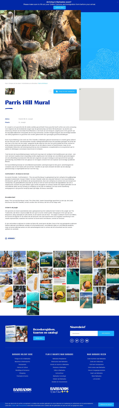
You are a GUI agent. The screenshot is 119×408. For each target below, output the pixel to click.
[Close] (117, 2)
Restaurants (22, 364)
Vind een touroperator (96, 364)
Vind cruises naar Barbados (96, 367)
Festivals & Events (22, 376)
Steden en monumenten (59, 382)
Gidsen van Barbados (59, 379)
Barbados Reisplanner (59, 358)
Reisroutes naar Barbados (59, 361)
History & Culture (22, 367)
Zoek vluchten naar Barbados (96, 358)
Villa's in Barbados (59, 370)
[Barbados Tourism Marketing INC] (22, 390)
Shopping (22, 373)
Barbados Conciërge (59, 376)
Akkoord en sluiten (106, 404)
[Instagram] (72, 341)
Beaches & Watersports (22, 361)
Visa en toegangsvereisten (96, 370)
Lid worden (96, 379)
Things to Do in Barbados (22, 358)
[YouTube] (87, 341)
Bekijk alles (39, 338)
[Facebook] (82, 341)
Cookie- (13, 405)
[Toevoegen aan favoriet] (51, 91)
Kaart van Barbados (96, 373)
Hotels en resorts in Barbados (59, 364)
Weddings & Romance (22, 370)
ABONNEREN (106, 333)
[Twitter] (77, 341)
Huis (6, 83)
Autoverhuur (59, 373)
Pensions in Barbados (59, 367)
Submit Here (59, 7)
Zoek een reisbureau (96, 361)
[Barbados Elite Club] (59, 390)
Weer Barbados (96, 376)
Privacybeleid (22, 405)
